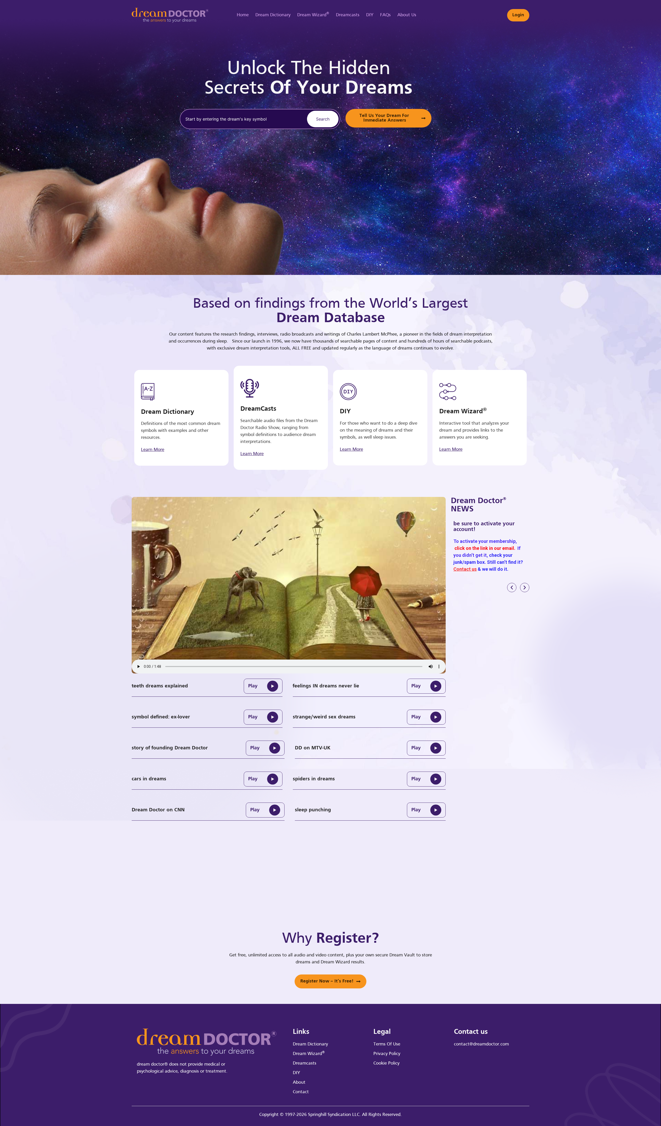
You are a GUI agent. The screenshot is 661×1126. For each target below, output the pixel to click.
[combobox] (242, 119)
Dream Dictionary (272, 15)
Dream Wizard (313, 14)
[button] (511, 587)
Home (243, 15)
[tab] (207, 686)
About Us (406, 15)
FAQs (385, 15)
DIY (369, 15)
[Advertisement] (507, 136)
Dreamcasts (347, 15)
